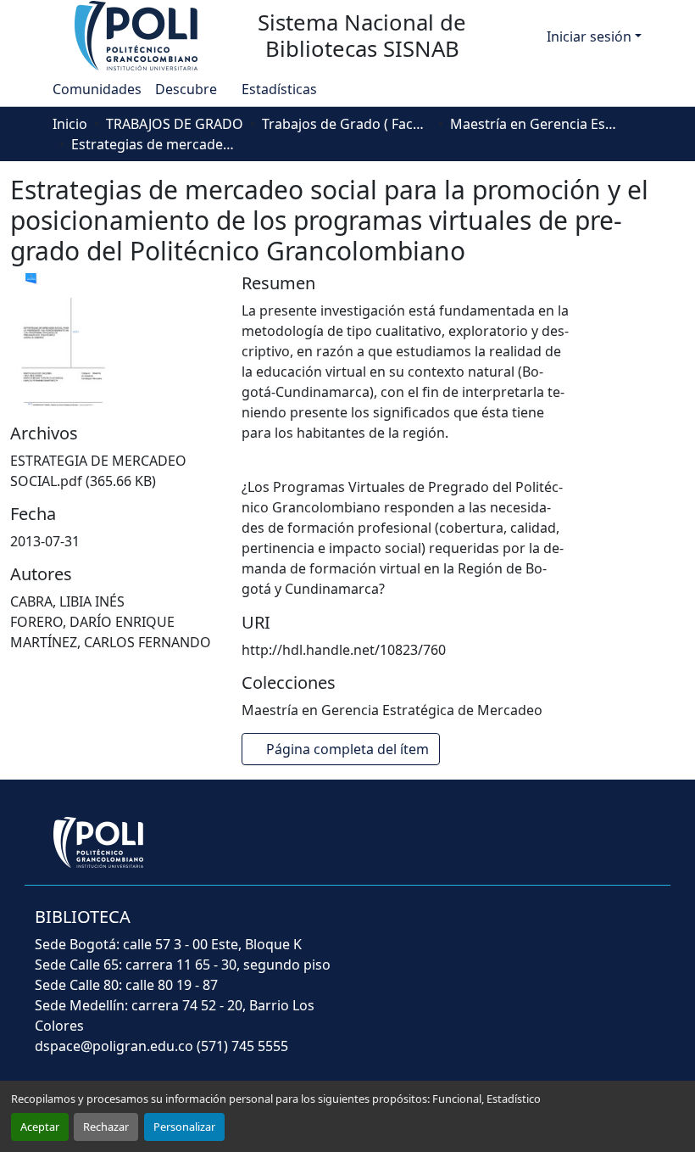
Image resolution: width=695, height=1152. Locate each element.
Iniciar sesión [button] (591, 36)
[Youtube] (563, 928)
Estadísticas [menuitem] (278, 89)
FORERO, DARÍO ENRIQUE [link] (92, 621)
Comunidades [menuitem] (97, 89)
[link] (115, 470)
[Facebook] (473, 928)
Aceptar (39, 1126)
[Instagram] (647, 928)
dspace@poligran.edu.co (114, 1046)
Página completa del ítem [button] (349, 749)
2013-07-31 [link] (45, 541)
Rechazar (106, 1126)
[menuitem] (191, 89)
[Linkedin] (607, 928)
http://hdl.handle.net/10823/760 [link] (344, 649)
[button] (137, 34)
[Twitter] (517, 928)
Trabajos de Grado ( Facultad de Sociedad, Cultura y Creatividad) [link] (346, 124)
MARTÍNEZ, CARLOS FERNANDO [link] (110, 642)
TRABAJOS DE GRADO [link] (174, 124)
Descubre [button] (186, 89)
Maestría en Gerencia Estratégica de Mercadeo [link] (535, 124)
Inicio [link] (70, 124)
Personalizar (184, 1126)
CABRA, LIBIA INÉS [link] (67, 601)
